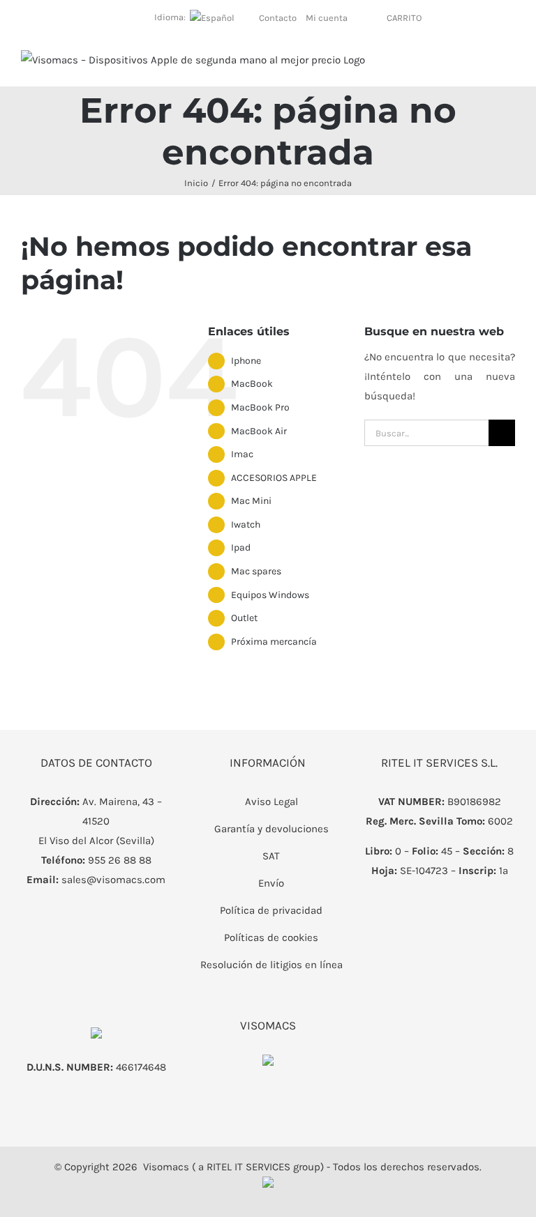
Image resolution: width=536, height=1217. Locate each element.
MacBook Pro (260, 407)
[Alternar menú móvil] (509, 64)
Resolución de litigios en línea (271, 964)
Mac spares (256, 571)
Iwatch (245, 524)
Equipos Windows (270, 595)
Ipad (241, 547)
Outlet (244, 618)
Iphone (246, 361)
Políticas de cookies (271, 937)
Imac (242, 454)
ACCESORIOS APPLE (274, 478)
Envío (271, 883)
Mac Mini (251, 501)
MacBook (252, 384)
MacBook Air (259, 431)
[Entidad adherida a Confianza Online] (268, 1064)
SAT (271, 856)
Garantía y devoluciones (271, 828)
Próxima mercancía (274, 642)
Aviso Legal (271, 801)
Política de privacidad (271, 910)
